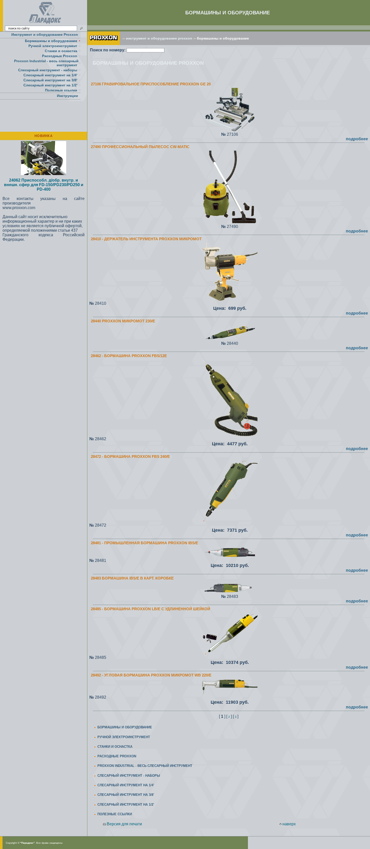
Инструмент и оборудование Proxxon (44, 34)
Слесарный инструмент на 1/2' (50, 85)
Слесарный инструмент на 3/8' (50, 80)
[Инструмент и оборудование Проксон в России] (45, 24)
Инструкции (67, 96)
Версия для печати (124, 824)
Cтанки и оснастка (61, 51)
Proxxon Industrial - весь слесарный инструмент (46, 63)
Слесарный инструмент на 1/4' (50, 75)
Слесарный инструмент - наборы (47, 70)
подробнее (357, 139)
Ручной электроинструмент (52, 46)
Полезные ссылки (61, 90)
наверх (289, 824)
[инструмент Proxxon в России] (103, 44)
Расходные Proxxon (59, 56)
